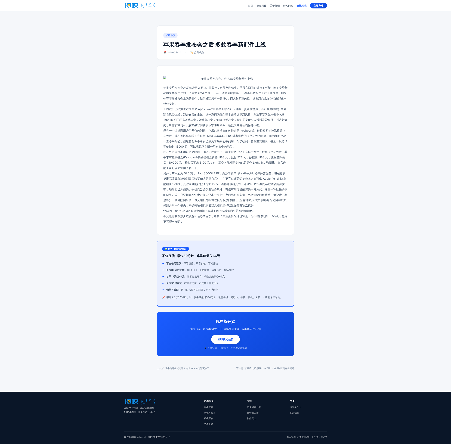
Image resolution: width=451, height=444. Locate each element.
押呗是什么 (295, 407)
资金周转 (261, 5)
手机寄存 (208, 407)
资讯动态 (302, 5)
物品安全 (251, 418)
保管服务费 (252, 412)
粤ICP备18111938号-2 (159, 437)
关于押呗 (275, 5)
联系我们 (294, 412)
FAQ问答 (288, 5)
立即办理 (318, 5)
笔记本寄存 (209, 412)
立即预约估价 (225, 339)
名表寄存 (208, 423)
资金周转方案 (254, 407)
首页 (250, 5)
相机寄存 (208, 418)
